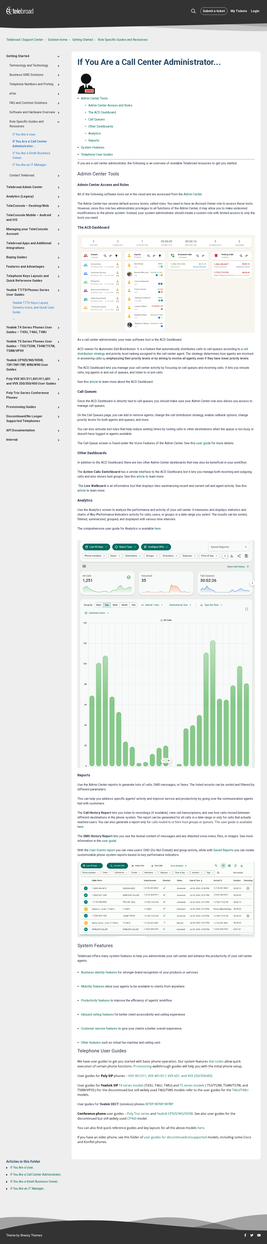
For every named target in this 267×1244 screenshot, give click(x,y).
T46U (236, 1090)
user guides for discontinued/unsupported (175, 1137)
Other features (91, 1042)
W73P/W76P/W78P (159, 1104)
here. (201, 1128)
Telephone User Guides (97, 154)
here (158, 528)
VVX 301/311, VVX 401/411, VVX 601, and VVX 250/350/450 (170, 1076)
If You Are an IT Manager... (30, 165)
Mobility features (92, 986)
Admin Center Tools (94, 98)
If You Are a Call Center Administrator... (30, 144)
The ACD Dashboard (102, 112)
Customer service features (99, 1028)
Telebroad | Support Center (24, 40)
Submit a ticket (214, 11)
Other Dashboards (100, 126)
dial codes (216, 1061)
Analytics (94, 133)
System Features (92, 147)
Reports (93, 140)
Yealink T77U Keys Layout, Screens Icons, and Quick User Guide (33, 307)
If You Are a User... (25, 134)
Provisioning (142, 1066)
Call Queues (96, 119)
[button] (193, 11)
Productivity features (95, 1000)
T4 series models (131, 1085)
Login (255, 11)
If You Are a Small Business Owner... (31, 155)
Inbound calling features (97, 1014)
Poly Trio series (138, 1113)
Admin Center (193, 194)
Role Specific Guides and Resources (123, 40)
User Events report (102, 850)
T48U (244, 1090)
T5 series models (192, 1085)
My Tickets (239, 11)
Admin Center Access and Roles (110, 105)
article (94, 382)
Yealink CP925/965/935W (175, 1113)
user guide (109, 841)
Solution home (57, 40)
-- (14, 319)
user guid (202, 443)
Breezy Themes (31, 1235)
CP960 (131, 1118)
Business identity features (99, 972)
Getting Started (82, 40)
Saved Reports (223, 850)
